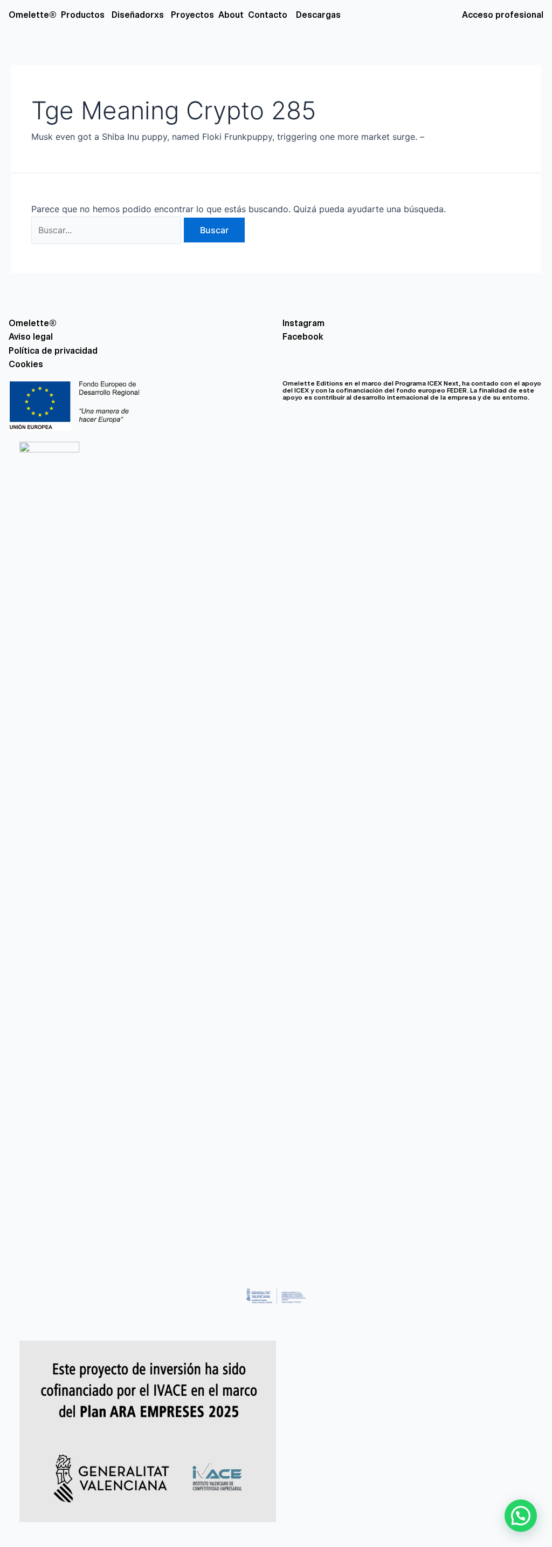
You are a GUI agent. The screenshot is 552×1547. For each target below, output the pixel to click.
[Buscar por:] (107, 230)
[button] (521, 1515)
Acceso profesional (502, 15)
